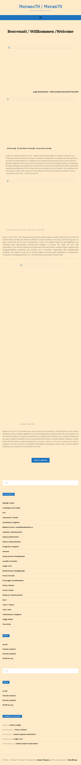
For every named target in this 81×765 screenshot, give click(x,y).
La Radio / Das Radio (10, 561)
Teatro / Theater (8, 605)
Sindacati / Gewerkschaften (12, 595)
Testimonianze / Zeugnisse (12, 614)
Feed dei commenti (9, 654)
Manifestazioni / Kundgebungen (14, 571)
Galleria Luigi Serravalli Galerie (25, 734)
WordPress (72, 760)
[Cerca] (76, 483)
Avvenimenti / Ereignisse (11, 522)
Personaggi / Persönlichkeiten (13, 581)
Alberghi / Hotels (8, 503)
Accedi (5, 644)
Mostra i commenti (40, 460)
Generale (6, 551)
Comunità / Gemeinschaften (12, 532)
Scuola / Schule (8, 590)
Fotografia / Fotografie (11, 547)
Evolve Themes (43, 760)
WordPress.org (8, 658)
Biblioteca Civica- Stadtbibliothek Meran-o (18, 527)
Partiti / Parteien (9, 576)
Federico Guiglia (15, 725)
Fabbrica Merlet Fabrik (11, 537)
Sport (5, 600)
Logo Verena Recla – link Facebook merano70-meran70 (55, 92)
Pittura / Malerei (8, 585)
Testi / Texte (7, 610)
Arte (4, 513)
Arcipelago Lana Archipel (11, 508)
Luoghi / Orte (7, 566)
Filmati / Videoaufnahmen (12, 542)
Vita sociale (7, 624)
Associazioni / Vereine (10, 518)
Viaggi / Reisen (8, 619)
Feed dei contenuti (9, 649)
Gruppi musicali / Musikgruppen (14, 556)
